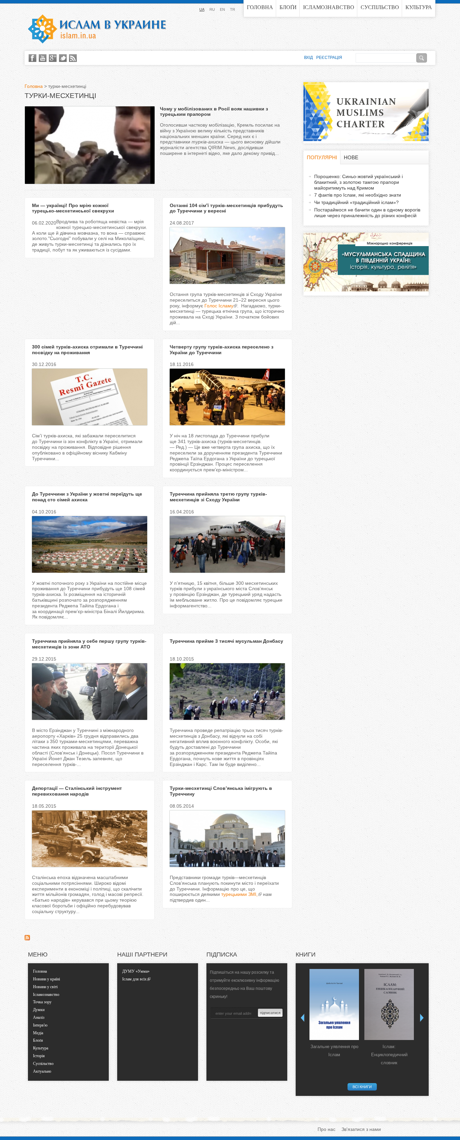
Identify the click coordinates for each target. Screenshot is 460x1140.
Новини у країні (46, 979)
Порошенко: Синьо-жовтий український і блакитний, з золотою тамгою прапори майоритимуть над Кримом (358, 182)
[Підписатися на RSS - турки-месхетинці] (27, 938)
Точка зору (42, 1002)
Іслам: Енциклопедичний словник (389, 1054)
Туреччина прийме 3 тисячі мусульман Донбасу (226, 641)
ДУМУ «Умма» (136, 971)
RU (212, 9)
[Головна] (97, 28)
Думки (38, 1009)
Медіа (38, 1033)
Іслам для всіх (134, 979)
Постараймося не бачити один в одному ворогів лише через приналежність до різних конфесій (367, 212)
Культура (418, 7)
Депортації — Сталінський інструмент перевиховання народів (77, 791)
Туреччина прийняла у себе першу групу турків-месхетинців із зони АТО (89, 643)
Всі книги (362, 1087)
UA (201, 9)
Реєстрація (329, 57)
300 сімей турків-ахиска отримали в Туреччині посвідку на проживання (87, 349)
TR (232, 9)
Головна (260, 7)
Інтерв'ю (40, 1025)
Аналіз (38, 1017)
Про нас (326, 1129)
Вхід (308, 57)
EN (222, 9)
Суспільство (380, 7)
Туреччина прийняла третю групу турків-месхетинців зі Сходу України (218, 496)
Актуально (42, 1071)
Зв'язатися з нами (361, 1129)
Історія (39, 1055)
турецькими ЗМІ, (239, 894)
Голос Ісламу (218, 305)
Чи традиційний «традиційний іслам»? (356, 202)
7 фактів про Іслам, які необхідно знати (357, 195)
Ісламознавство (328, 7)
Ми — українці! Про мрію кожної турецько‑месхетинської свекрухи (73, 208)
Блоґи (288, 7)
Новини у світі (45, 986)
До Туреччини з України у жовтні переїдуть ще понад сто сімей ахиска (87, 496)
